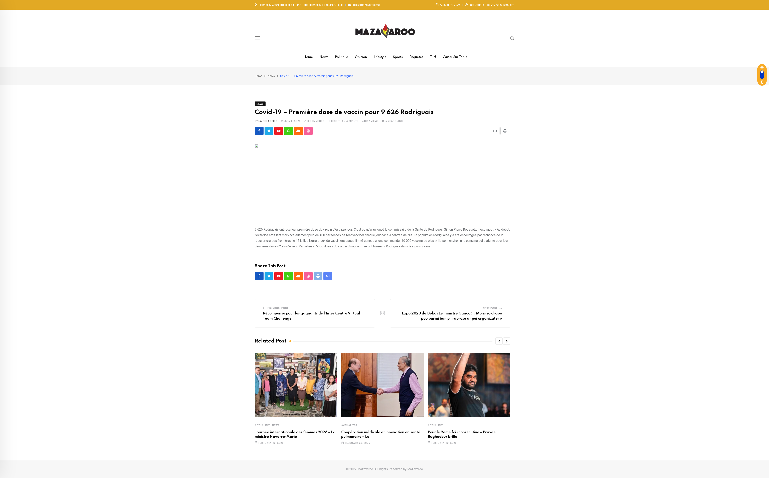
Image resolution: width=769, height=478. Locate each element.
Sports (398, 57)
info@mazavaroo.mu (366, 4)
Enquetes (416, 57)
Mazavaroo (415, 469)
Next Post (490, 308)
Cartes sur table (455, 57)
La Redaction (268, 121)
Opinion (361, 57)
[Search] (512, 38)
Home (308, 57)
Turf (433, 57)
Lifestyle (380, 57)
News (324, 57)
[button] (499, 341)
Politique (341, 57)
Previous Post (278, 308)
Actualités (263, 425)
